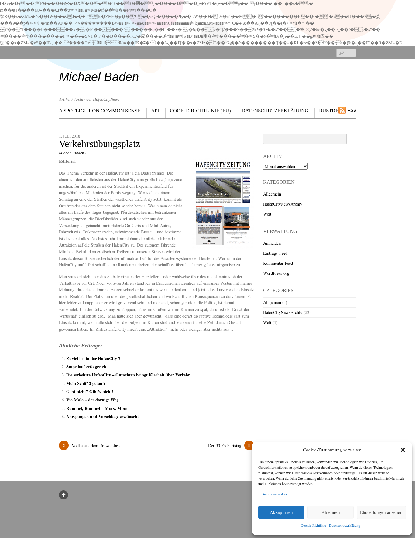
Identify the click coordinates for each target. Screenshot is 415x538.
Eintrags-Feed (275, 253)
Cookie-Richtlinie (313, 525)
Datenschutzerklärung (344, 525)
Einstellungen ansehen (381, 512)
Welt (267, 214)
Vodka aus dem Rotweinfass (91, 445)
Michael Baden (71, 153)
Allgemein (272, 194)
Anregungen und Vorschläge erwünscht (102, 416)
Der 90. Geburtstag (229, 445)
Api (155, 111)
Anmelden (272, 243)
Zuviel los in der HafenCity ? (93, 358)
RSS (352, 110)
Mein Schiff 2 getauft (85, 383)
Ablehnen (330, 512)
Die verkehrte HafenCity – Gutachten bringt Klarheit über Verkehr (128, 375)
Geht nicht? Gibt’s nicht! (89, 391)
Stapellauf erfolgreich (86, 366)
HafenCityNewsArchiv (282, 204)
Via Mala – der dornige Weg (92, 400)
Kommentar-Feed (278, 263)
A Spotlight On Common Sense (99, 111)
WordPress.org (276, 273)
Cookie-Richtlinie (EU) (200, 111)
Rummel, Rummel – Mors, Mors (96, 408)
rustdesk (332, 111)
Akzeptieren (281, 512)
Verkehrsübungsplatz (99, 143)
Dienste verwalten (274, 494)
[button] (403, 450)
